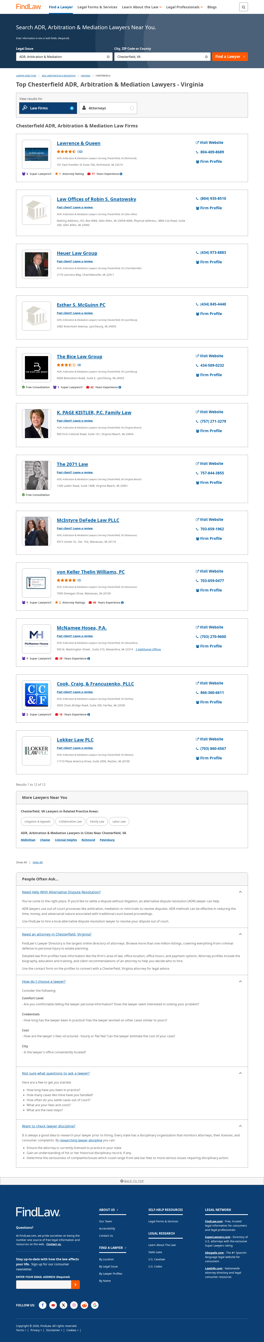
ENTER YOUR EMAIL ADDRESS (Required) (43, 1277)
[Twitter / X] (63, 1305)
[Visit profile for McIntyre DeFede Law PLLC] (36, 531)
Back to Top (134, 1181)
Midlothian (28, 840)
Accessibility (107, 1228)
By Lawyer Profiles (110, 1273)
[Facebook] (42, 1305)
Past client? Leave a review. (75, 207)
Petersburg (107, 840)
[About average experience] (121, 174)
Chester (45, 840)
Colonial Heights (66, 840)
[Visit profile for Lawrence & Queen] (36, 154)
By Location (106, 1259)
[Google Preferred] (95, 1305)
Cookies (71, 1330)
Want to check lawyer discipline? (48, 1126)
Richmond (88, 840)
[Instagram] (74, 1305)
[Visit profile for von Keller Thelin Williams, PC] (36, 583)
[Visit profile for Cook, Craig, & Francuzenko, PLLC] (36, 695)
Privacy (35, 1330)
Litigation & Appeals (38, 821)
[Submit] (75, 1284)
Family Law (97, 821)
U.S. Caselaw (156, 1259)
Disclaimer (53, 1330)
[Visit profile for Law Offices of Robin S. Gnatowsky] (36, 210)
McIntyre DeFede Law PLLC (88, 520)
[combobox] (64, 56)
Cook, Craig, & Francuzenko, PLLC (95, 683)
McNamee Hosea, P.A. (82, 627)
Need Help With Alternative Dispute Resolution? (61, 892)
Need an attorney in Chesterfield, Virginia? (56, 934)
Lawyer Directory (26, 75)
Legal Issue (24, 48)
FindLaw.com (214, 1221)
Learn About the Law (162, 1245)
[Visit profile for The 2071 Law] (36, 475)
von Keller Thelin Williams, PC (91, 571)
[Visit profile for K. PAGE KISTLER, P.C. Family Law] (36, 423)
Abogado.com (214, 1252)
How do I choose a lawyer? (44, 981)
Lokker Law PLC (75, 739)
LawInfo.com (213, 1268)
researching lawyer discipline (81, 1140)
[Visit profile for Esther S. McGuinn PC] (36, 316)
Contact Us (106, 1235)
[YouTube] (53, 1305)
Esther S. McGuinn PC (81, 304)
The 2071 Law (72, 464)
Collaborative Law (70, 821)
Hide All (38, 862)
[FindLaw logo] (30, 6)
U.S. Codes (155, 1266)
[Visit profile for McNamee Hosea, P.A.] (36, 639)
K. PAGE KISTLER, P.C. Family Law (94, 412)
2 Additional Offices (148, 649)
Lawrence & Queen (78, 143)
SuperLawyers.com (217, 1237)
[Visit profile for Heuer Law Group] (36, 264)
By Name (105, 1281)
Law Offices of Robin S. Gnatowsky (96, 199)
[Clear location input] (206, 56)
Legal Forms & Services (163, 1221)
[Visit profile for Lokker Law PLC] (36, 751)
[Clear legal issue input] (108, 56)
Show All (21, 862)
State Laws (155, 1252)
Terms (20, 1330)
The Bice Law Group (79, 356)
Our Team (105, 1221)
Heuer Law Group (77, 253)
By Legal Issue (108, 1266)
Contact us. (53, 1244)
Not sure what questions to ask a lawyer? (56, 1073)
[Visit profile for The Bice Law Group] (36, 367)
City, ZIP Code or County (132, 48)
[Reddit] (84, 1305)
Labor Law (119, 821)
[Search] (243, 7)
